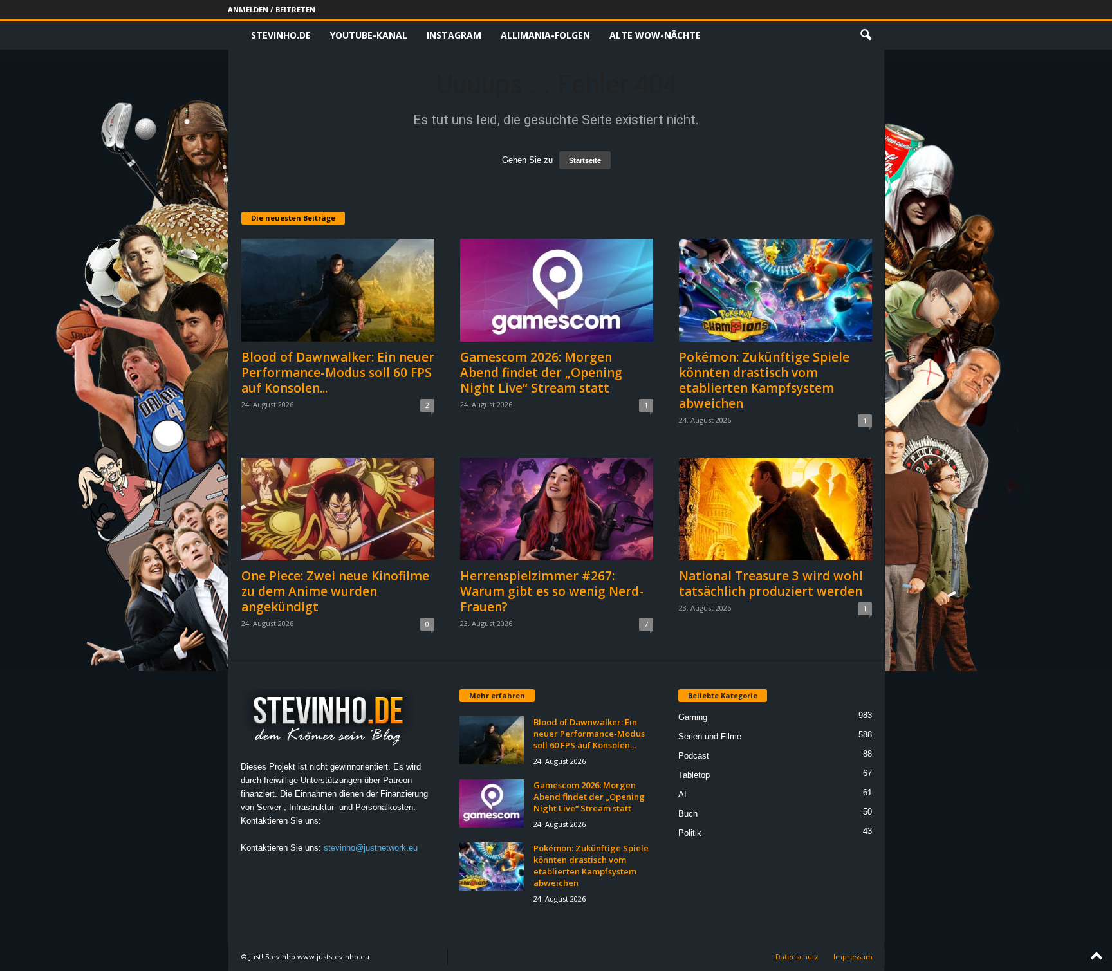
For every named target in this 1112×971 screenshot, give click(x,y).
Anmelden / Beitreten (271, 9)
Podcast (693, 756)
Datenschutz (797, 956)
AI (682, 794)
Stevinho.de (281, 35)
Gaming (692, 717)
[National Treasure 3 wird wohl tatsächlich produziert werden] (775, 509)
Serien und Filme (709, 736)
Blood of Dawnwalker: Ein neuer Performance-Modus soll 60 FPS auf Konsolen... (337, 372)
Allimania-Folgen (545, 35)
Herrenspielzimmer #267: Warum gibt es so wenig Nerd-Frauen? (552, 591)
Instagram (454, 35)
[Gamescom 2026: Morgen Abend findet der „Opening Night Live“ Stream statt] (556, 290)
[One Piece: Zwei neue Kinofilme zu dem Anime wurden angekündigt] (337, 509)
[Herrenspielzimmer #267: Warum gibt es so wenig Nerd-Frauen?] (556, 509)
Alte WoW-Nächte (655, 35)
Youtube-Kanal (368, 35)
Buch (688, 813)
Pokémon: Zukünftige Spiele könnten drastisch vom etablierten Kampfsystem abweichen (764, 380)
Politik (689, 833)
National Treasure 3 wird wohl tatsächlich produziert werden (771, 584)
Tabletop (694, 775)
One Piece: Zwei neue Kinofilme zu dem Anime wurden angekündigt (335, 591)
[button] (865, 35)
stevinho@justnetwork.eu (371, 848)
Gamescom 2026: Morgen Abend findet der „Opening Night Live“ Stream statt (541, 372)
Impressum (853, 956)
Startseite (585, 160)
